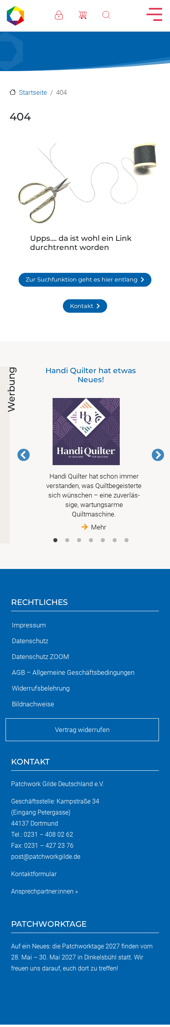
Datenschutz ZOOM (40, 657)
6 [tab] (115, 540)
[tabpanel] (90, 449)
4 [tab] (91, 540)
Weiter (157, 455)
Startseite (33, 92)
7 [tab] (126, 540)
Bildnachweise (33, 704)
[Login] (67, 14)
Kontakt (81, 306)
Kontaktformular (34, 874)
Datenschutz (30, 641)
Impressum (29, 625)
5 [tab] (103, 540)
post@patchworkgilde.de (45, 856)
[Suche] (114, 14)
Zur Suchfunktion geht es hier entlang (82, 279)
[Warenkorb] (90, 14)
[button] (85, 185)
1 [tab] (55, 540)
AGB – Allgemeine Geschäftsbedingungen (73, 672)
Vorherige (23, 455)
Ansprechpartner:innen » (44, 891)
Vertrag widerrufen (82, 730)
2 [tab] (67, 540)
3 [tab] (79, 540)
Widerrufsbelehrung (41, 688)
